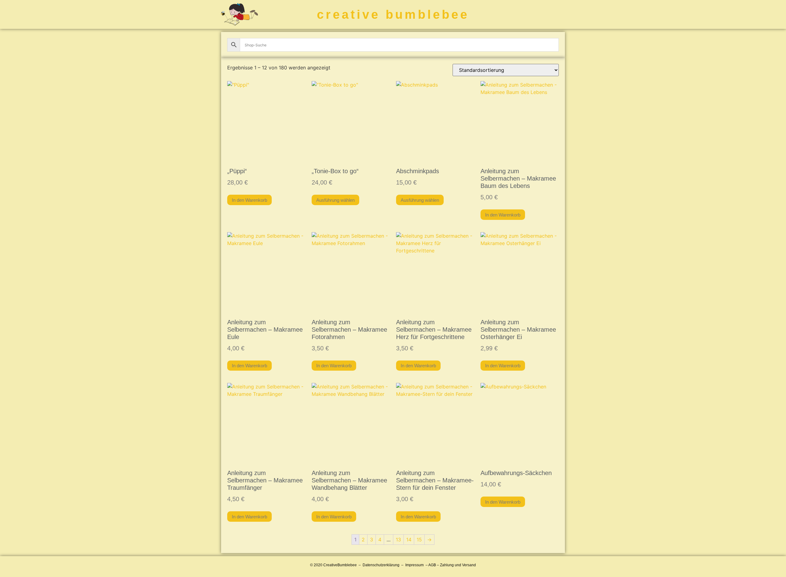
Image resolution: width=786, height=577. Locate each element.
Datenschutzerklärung (381, 565)
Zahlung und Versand (458, 565)
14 (408, 539)
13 (398, 539)
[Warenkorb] (530, 14)
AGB (432, 565)
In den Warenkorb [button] (249, 200)
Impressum (414, 565)
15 (419, 539)
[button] (558, 14)
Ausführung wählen (335, 200)
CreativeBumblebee (340, 565)
